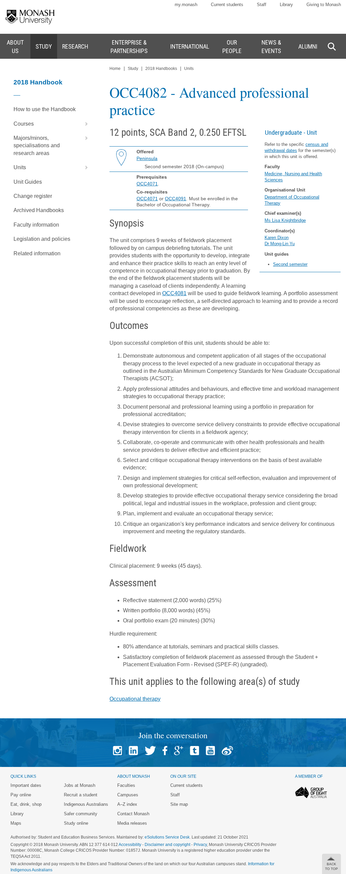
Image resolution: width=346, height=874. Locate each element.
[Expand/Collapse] (84, 124)
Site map (179, 804)
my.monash (186, 4)
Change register (33, 196)
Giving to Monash (323, 4)
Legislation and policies (42, 239)
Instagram (117, 750)
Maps (15, 823)
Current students (227, 4)
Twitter (150, 750)
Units (20, 167)
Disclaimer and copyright (167, 844)
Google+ (178, 750)
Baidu (227, 750)
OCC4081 (174, 293)
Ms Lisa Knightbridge (285, 220)
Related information (37, 253)
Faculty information (36, 225)
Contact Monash (133, 813)
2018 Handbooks (161, 68)
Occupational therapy (134, 699)
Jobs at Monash (79, 785)
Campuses (127, 794)
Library (286, 4)
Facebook (165, 750)
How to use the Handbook (45, 109)
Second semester (290, 264)
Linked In (133, 750)
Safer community (80, 813)
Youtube (210, 750)
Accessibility (130, 844)
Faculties (126, 785)
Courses (24, 124)
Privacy (200, 844)
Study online (76, 823)
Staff (261, 4)
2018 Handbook (38, 82)
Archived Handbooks (39, 210)
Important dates (25, 785)
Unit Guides (28, 182)
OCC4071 (147, 183)
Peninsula (147, 158)
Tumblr (194, 750)
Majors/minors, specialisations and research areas (37, 145)
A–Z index (127, 804)
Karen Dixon (277, 237)
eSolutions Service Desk (167, 837)
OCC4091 (175, 198)
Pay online (20, 794)
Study (133, 68)
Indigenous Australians (86, 804)
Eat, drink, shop (26, 804)
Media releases (132, 823)
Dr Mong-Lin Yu (280, 243)
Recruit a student (80, 794)
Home (115, 68)
